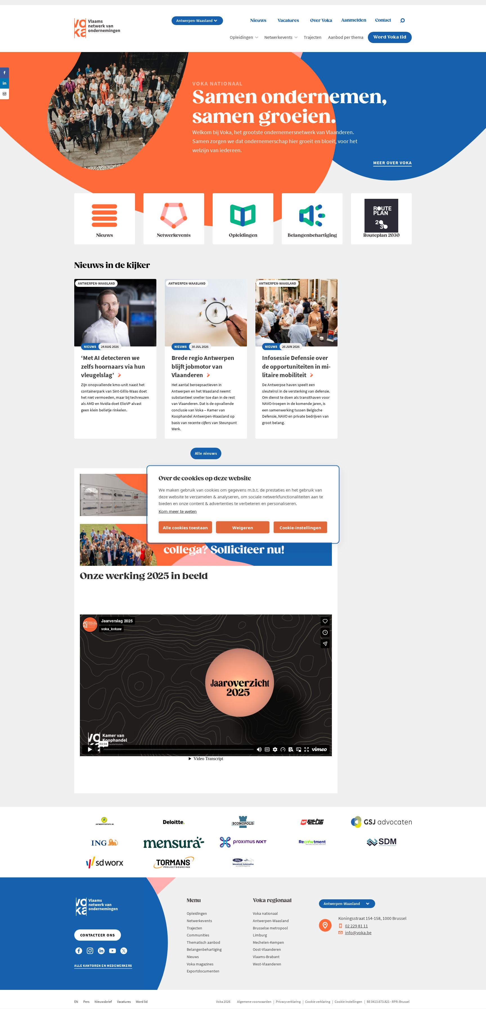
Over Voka (321, 20)
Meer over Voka (392, 162)
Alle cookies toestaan (185, 527)
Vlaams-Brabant (266, 956)
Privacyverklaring (288, 1001)
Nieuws (258, 20)
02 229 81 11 (356, 926)
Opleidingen (241, 37)
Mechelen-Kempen (268, 942)
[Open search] (406, 20)
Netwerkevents (278, 37)
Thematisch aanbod (203, 942)
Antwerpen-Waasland (271, 920)
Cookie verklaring (317, 1001)
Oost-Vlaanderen (267, 949)
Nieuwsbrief (103, 1001)
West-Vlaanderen (267, 964)
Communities (198, 935)
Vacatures (288, 20)
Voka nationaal (265, 913)
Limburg (260, 935)
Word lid (142, 1001)
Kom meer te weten (178, 511)
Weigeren (242, 527)
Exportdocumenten (203, 971)
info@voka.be (358, 932)
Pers (86, 1001)
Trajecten (312, 37)
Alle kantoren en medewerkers (103, 965)
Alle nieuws (206, 453)
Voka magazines (200, 964)
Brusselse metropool (270, 928)
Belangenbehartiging (204, 949)
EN (76, 1001)
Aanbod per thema (345, 37)
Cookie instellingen (348, 1001)
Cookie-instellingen (300, 527)
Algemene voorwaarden (254, 1001)
